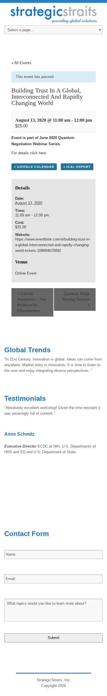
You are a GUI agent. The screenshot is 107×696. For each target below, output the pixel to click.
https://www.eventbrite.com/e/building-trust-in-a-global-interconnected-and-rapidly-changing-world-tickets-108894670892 (52, 245)
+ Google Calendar (34, 166)
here (42, 153)
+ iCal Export (77, 166)
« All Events (21, 63)
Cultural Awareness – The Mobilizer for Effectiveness (31, 302)
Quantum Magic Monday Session (76, 299)
